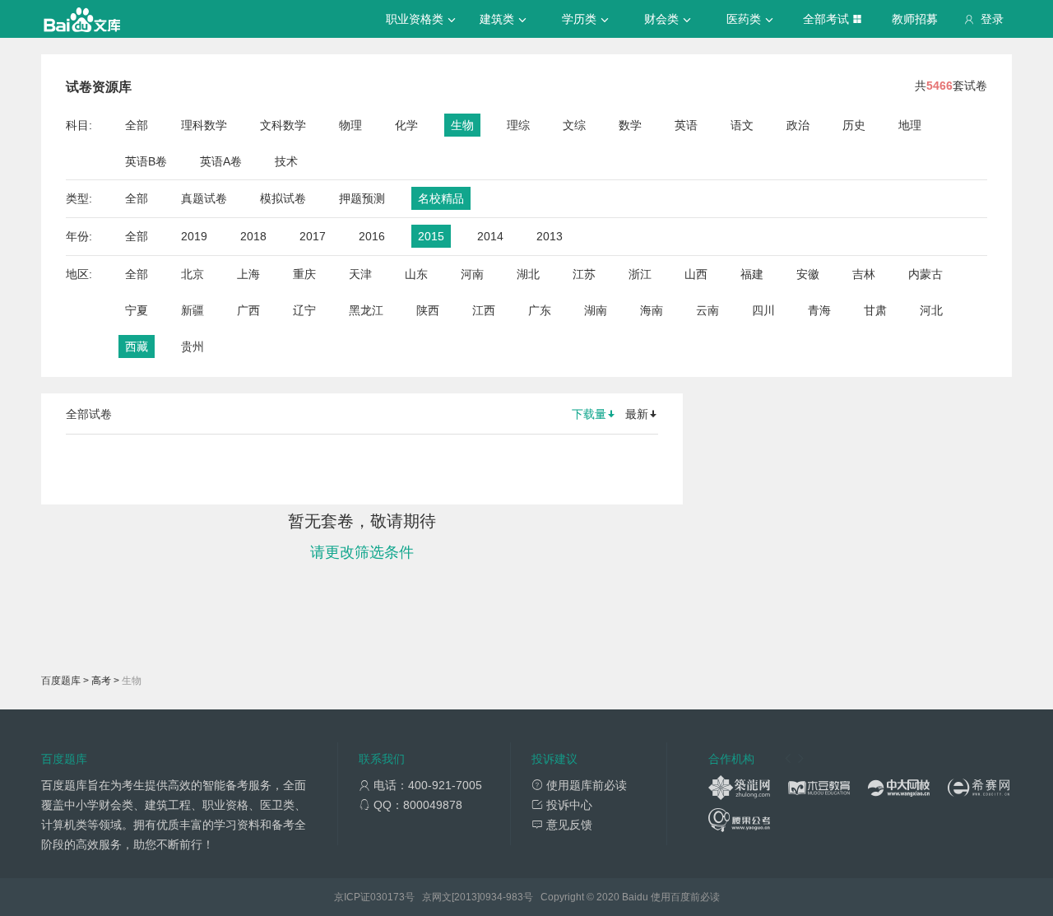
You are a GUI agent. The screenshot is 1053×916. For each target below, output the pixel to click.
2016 (372, 236)
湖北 (528, 274)
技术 (286, 161)
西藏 (136, 346)
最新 (636, 414)
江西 (483, 310)
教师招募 (915, 19)
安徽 (807, 274)
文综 (574, 125)
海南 (651, 310)
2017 (312, 236)
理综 (518, 125)
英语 (686, 125)
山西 (695, 274)
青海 (819, 310)
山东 (416, 274)
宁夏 (136, 310)
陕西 (427, 310)
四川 (763, 310)
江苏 (584, 274)
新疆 (192, 310)
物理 (350, 125)
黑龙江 (366, 310)
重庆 (304, 274)
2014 (490, 236)
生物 (462, 125)
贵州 (192, 346)
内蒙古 (925, 274)
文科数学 (283, 125)
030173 (387, 897)
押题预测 (362, 198)
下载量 (589, 414)
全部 (136, 125)
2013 (549, 236)
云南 (707, 310)
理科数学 (204, 125)
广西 (248, 310)
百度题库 (61, 680)
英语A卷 (221, 161)
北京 (192, 274)
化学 (406, 125)
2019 (194, 236)
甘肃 (875, 310)
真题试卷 (204, 198)
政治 (797, 125)
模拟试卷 (283, 198)
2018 (253, 236)
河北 (931, 310)
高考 (101, 680)
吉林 (863, 274)
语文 (742, 125)
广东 (539, 310)
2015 (431, 236)
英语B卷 (146, 161)
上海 (248, 274)
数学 (630, 125)
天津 (360, 274)
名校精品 (441, 198)
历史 (853, 125)
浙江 (640, 274)
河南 (472, 274)
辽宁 (304, 310)
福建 (751, 274)
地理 (909, 125)
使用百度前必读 (685, 897)
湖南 (595, 310)
